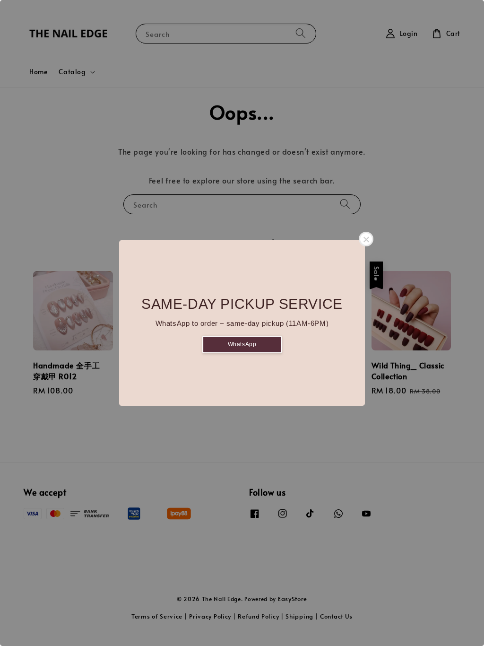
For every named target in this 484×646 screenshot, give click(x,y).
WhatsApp (242, 344)
